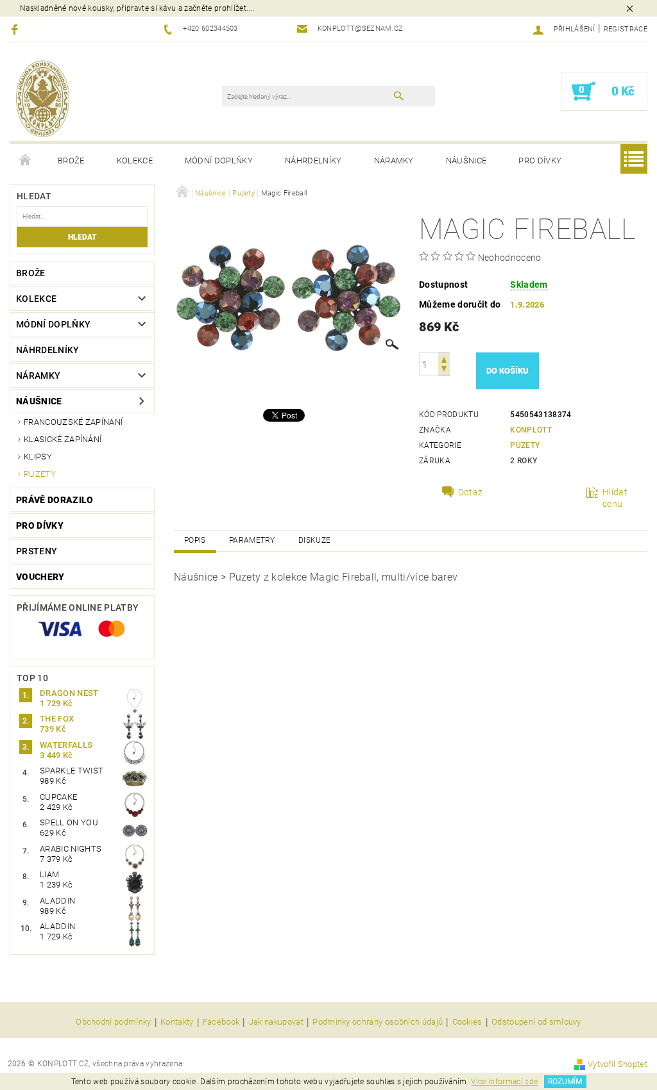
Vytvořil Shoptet (617, 1064)
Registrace (625, 29)
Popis (195, 540)
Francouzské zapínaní (73, 422)
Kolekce (135, 160)
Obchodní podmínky (113, 1022)
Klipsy (38, 456)
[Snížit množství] (444, 370)
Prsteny (36, 551)
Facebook (221, 1022)
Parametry (252, 540)
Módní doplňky (219, 160)
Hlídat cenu (614, 498)
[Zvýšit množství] (444, 358)
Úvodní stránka (26, 161)
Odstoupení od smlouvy (536, 1022)
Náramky (394, 160)
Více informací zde (504, 1081)
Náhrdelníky (313, 160)
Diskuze (314, 540)
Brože (71, 160)
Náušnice (466, 160)
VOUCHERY (40, 577)
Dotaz (470, 492)
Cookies (467, 1022)
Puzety (40, 474)
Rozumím (565, 1081)
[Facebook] (16, 29)
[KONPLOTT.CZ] (42, 98)
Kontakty (177, 1022)
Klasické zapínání (62, 439)
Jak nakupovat (276, 1022)
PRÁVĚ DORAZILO (54, 500)
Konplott (531, 429)
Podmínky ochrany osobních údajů (377, 1022)
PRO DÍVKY (539, 160)
